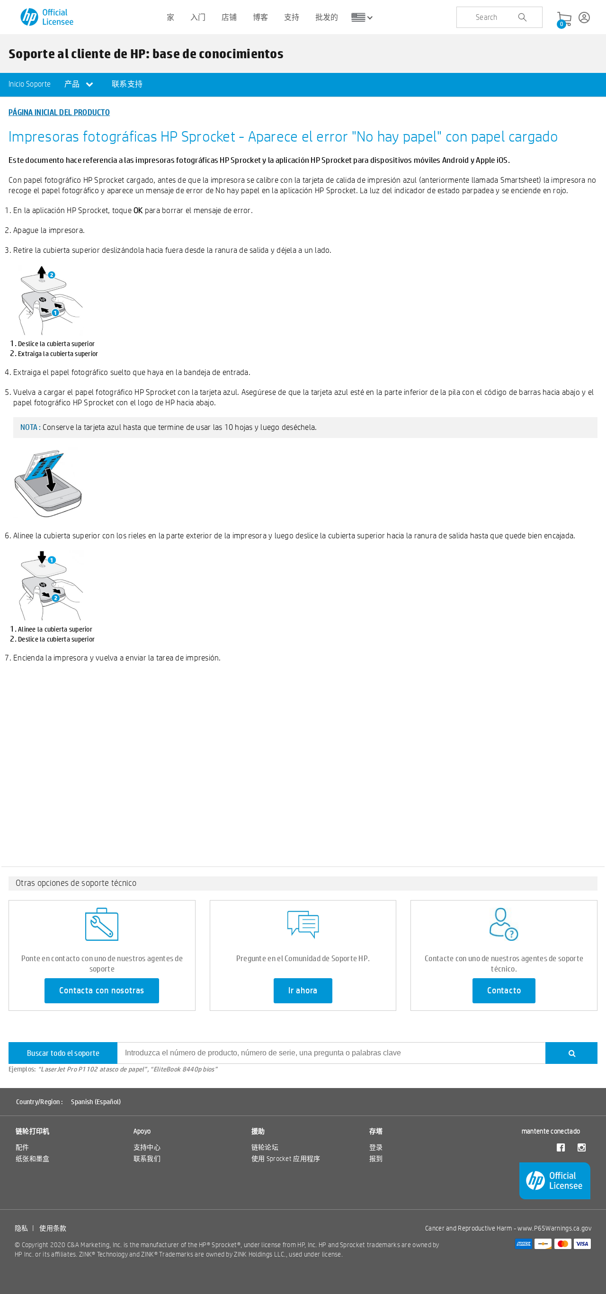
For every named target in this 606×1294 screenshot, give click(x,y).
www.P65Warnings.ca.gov (554, 1228)
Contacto (504, 990)
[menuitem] (30, 84)
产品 (72, 84)
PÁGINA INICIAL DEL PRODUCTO (59, 112)
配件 (22, 1147)
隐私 (21, 1228)
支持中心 (147, 1147)
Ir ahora (303, 990)
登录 (376, 1147)
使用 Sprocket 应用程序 (286, 1158)
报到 (376, 1158)
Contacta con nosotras (101, 990)
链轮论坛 (264, 1147)
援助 (258, 1131)
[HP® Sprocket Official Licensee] (47, 17)
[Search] (571, 1053)
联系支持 (127, 84)
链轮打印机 (33, 1131)
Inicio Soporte (30, 84)
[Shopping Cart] (564, 19)
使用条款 (52, 1228)
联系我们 (147, 1158)
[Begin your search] (522, 17)
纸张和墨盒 (33, 1158)
